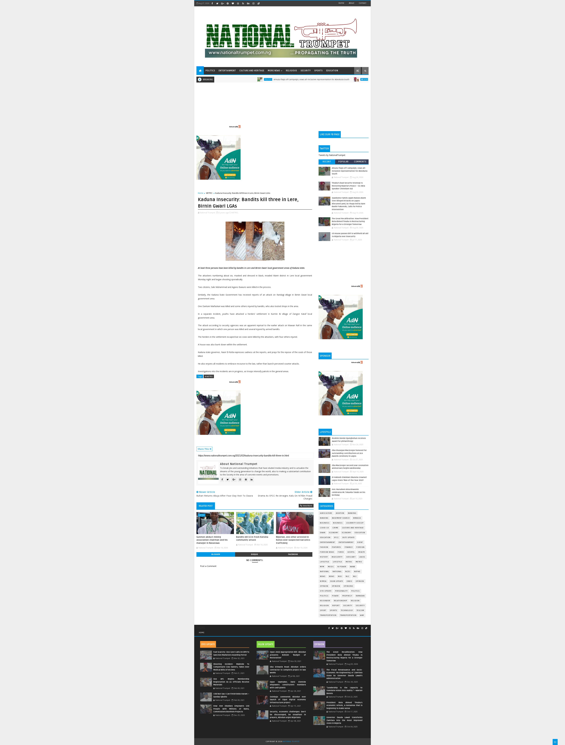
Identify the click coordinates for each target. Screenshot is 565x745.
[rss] (243, 3)
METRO (209, 193)
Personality (341, 591)
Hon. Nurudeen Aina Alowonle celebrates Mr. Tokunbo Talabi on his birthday (348, 492)
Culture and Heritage (353, 528)
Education (360, 533)
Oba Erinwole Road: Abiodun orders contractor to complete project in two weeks (288, 670)
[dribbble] (238, 3)
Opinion (324, 586)
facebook (293, 554)
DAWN (322, 533)
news (322, 576)
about (351, 3)
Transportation (328, 615)
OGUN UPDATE (336, 581)
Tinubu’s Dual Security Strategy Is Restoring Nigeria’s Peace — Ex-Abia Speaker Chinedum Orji (348, 186)
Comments (360, 161)
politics (355, 591)
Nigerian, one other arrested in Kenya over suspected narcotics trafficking (293, 540)
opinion (360, 581)
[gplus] (222, 3)
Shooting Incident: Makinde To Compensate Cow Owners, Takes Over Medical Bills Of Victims (231, 667)
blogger (215, 554)
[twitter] (217, 3)
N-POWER (342, 567)
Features (336, 547)
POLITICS (210, 70)
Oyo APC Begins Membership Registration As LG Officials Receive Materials (231, 682)
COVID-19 (324, 528)
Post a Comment (208, 566)
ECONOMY (346, 533)
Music (331, 567)
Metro (349, 562)
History (324, 557)
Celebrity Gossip (355, 523)
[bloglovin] (233, 3)
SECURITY (306, 70)
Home (341, 3)
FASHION (324, 547)
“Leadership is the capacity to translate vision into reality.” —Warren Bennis (344, 691)
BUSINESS (338, 523)
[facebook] (212, 3)
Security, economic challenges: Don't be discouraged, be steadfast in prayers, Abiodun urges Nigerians (288, 715)
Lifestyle (324, 562)
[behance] (248, 3)
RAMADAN (360, 596)
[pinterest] (227, 3)
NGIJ (340, 576)
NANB (352, 567)
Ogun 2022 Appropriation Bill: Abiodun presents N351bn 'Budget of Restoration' (288, 655)
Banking (352, 513)
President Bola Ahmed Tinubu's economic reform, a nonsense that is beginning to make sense (344, 705)
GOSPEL (351, 552)
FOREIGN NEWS (327, 552)
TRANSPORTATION (348, 615)
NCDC (347, 571)
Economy (333, 533)
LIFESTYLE (337, 562)
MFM (322, 567)
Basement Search (341, 518)
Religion (355, 601)
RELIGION (324, 605)
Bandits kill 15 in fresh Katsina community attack (252, 538)
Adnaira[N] (233, 127)
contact (362, 3)
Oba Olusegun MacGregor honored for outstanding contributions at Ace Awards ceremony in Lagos (349, 453)
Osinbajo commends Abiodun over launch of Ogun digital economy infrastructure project (288, 700)
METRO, (235, 212)
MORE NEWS (274, 70)
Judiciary (351, 557)
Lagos (362, 557)
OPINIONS (348, 586)
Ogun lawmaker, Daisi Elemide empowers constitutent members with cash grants (288, 685)
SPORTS (318, 70)
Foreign (360, 547)
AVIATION (340, 513)
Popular (343, 161)
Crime (335, 528)
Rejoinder (325, 601)
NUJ (355, 576)
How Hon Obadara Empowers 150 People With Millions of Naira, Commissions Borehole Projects (231, 709)
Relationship (340, 601)
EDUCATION (332, 70)
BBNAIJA (357, 518)
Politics (230, 79)
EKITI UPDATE (349, 537)
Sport (323, 610)
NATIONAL (337, 571)
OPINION (336, 586)
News (328, 79)
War (362, 615)
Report (336, 605)
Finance (349, 547)
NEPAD (357, 571)
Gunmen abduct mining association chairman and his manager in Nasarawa (212, 540)
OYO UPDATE (325, 591)
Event (360, 542)
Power (335, 596)
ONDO (349, 581)
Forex (341, 552)
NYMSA (323, 581)
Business (324, 523)
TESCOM (360, 610)
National (324, 571)
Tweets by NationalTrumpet (332, 155)
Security (347, 605)
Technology (347, 610)
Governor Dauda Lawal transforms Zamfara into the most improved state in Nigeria (344, 720)
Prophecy (347, 596)
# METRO (209, 376)
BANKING (324, 518)
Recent (327, 161)
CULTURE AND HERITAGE (251, 70)
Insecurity (337, 557)
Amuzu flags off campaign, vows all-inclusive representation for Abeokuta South (274, 79)
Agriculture (326, 513)
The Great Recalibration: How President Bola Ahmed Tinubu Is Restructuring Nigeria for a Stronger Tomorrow (350, 221)
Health (361, 552)
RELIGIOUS (291, 70)
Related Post (206, 506)
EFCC (336, 537)
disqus (254, 554)
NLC (347, 576)
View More (307, 505)
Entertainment (327, 542)
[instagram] (253, 3)
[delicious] (258, 3)
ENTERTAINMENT (227, 70)
